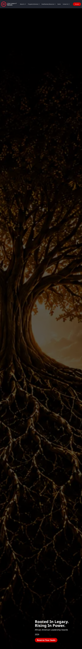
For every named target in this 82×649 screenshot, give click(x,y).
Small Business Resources (48, 4)
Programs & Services (34, 4)
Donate (77, 4)
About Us (23, 4)
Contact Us (66, 4)
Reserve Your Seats (46, 640)
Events (59, 4)
